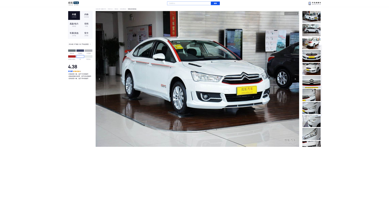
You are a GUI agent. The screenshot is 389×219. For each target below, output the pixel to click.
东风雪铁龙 (123, 9)
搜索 (215, 3)
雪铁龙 (116, 9)
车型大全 (110, 9)
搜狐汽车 (73, 3)
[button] (146, 79)
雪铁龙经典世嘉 (132, 9)
